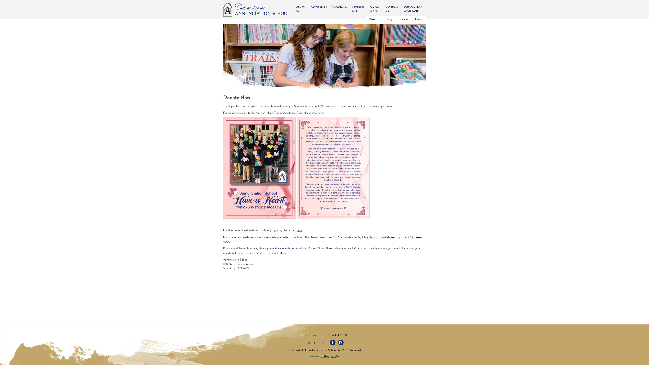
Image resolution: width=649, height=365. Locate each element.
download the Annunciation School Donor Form (304, 248)
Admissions (319, 7)
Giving (388, 19)
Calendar (403, 19)
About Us (300, 9)
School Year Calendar (413, 9)
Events (418, 19)
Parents (373, 19)
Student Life (358, 9)
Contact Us (392, 9)
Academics (340, 7)
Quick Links (374, 9)
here (320, 112)
